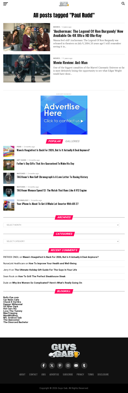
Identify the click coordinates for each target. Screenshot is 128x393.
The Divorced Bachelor (15, 322)
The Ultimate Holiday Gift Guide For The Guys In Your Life (46, 270)
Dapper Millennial (12, 304)
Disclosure (103, 374)
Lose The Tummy (12, 311)
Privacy (80, 374)
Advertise (54, 374)
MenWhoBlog (10, 315)
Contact (33, 374)
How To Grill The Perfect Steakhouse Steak (41, 276)
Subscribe (68, 374)
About (22, 374)
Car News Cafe (11, 300)
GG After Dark (10, 306)
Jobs (43, 374)
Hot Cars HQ (10, 308)
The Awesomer (11, 320)
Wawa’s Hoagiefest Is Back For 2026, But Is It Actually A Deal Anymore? (61, 257)
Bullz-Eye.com (11, 297)
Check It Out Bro (12, 302)
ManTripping (10, 313)
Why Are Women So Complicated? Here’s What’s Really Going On (47, 283)
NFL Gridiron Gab (12, 317)
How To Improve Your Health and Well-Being (52, 263)
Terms (91, 374)
